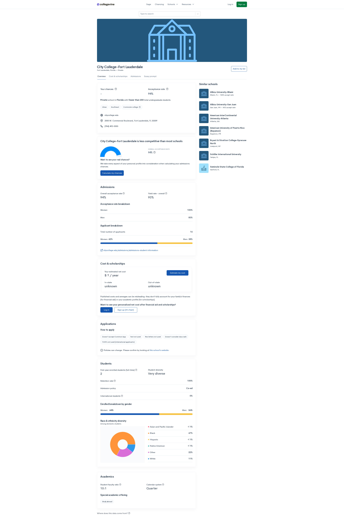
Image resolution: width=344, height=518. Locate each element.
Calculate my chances (112, 173)
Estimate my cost (177, 273)
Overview (101, 76)
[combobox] (140, 13)
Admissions (136, 76)
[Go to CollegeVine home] (105, 4)
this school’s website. (159, 350)
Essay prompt (150, 76)
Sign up (241, 4)
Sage (148, 4)
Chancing (159, 4)
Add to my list (239, 68)
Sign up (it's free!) (126, 310)
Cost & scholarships (118, 76)
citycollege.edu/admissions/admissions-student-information (130, 250)
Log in (230, 4)
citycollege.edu (111, 115)
